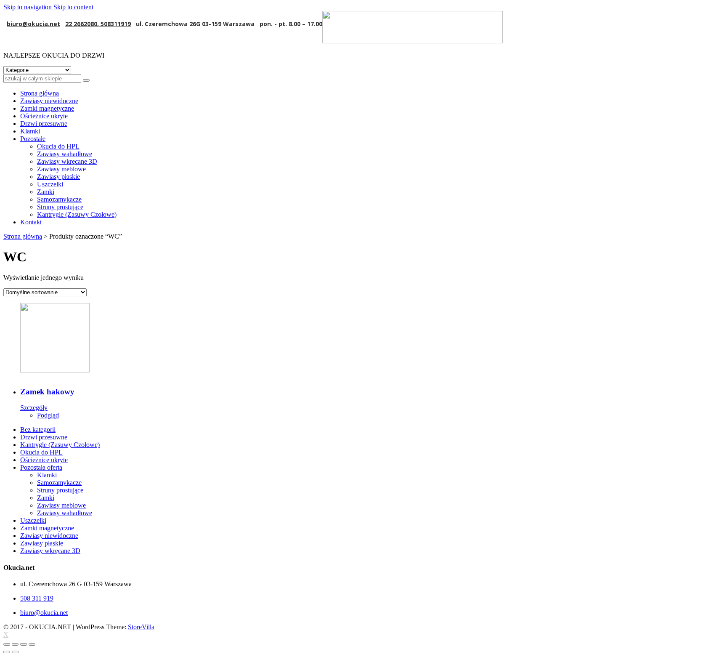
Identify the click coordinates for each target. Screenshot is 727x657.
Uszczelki (50, 184)
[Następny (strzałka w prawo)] (15, 652)
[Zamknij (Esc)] (6, 644)
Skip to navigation (27, 7)
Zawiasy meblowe (61, 169)
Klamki (30, 131)
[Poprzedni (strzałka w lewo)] (6, 652)
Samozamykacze (59, 199)
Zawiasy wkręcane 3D (67, 161)
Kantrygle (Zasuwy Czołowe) (77, 214)
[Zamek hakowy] (372, 337)
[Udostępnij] (15, 644)
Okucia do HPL (58, 146)
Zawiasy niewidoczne (49, 100)
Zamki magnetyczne (47, 108)
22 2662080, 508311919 (98, 24)
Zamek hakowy (47, 391)
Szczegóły (34, 407)
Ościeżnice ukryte (44, 116)
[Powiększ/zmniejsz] (32, 644)
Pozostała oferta (41, 467)
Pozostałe (32, 138)
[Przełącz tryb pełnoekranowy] (23, 644)
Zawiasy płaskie (58, 176)
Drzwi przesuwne (43, 123)
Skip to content (73, 7)
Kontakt (31, 222)
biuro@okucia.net (33, 24)
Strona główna (39, 93)
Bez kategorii (38, 429)
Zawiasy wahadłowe (64, 153)
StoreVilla (141, 626)
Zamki (45, 191)
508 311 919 (36, 598)
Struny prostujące (60, 206)
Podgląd (48, 415)
